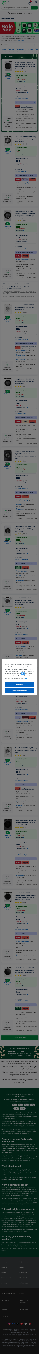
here (23, 673)
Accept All (19, 684)
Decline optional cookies (19, 690)
